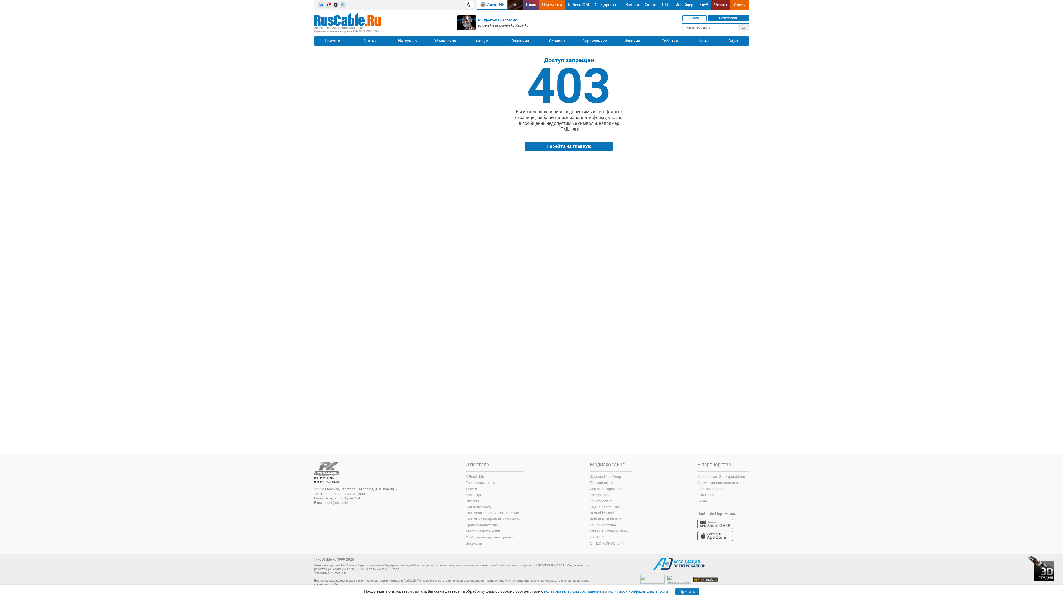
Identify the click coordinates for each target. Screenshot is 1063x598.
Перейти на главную (569, 146)
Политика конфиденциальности (493, 519)
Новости (332, 41)
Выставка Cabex (710, 489)
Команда (473, 495)
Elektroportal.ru (601, 501)
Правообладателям (482, 525)
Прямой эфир (601, 483)
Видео (733, 41)
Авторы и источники (483, 531)
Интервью (407, 41)
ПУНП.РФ (597, 537)
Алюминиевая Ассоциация (720, 483)
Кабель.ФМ (578, 4)
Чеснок (720, 4)
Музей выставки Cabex (609, 531)
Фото (704, 41)
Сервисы (557, 41)
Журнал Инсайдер (605, 477)
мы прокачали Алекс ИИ (497, 20)
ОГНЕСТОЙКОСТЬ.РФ (607, 543)
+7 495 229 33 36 (342, 494)
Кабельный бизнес (606, 519)
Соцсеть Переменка (607, 489)
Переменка (552, 4)
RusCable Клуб (602, 513)
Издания (632, 41)
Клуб (703, 4)
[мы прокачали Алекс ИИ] (466, 22)
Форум (482, 41)
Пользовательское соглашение (492, 513)
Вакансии (474, 543)
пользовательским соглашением (574, 591)
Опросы (472, 501)
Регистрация (728, 18)
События (670, 41)
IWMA (702, 501)
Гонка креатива (603, 525)
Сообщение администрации (490, 537)
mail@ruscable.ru (338, 503)
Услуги (739, 4)
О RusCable (475, 477)
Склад (650, 4)
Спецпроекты (607, 4)
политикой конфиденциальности (638, 591)
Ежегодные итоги (480, 483)
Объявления (445, 41)
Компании (519, 41)
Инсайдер (684, 4)
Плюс (531, 4)
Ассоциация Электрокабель (721, 477)
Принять (687, 591)
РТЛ (666, 4)
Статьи (369, 41)
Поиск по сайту (478, 507)
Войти (694, 18)
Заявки (632, 4)
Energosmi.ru (600, 495)
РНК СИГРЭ (706, 495)
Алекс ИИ (496, 4)
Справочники (594, 41)
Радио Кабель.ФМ (605, 507)
